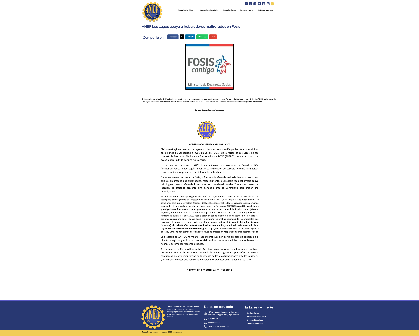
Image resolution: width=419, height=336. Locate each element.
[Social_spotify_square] (268, 3)
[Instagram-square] (272, 332)
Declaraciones (253, 313)
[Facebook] (266, 332)
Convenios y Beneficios (209, 10)
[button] (272, 3)
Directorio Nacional (255, 323)
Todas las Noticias (185, 10)
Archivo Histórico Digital (256, 316)
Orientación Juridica (255, 320)
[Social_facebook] (246, 3)
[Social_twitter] (250, 3)
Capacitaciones (229, 10)
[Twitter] (269, 332)
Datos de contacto (265, 10)
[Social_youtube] (259, 3)
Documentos (245, 10)
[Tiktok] (276, 332)
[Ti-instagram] (254, 3)
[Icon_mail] (263, 3)
